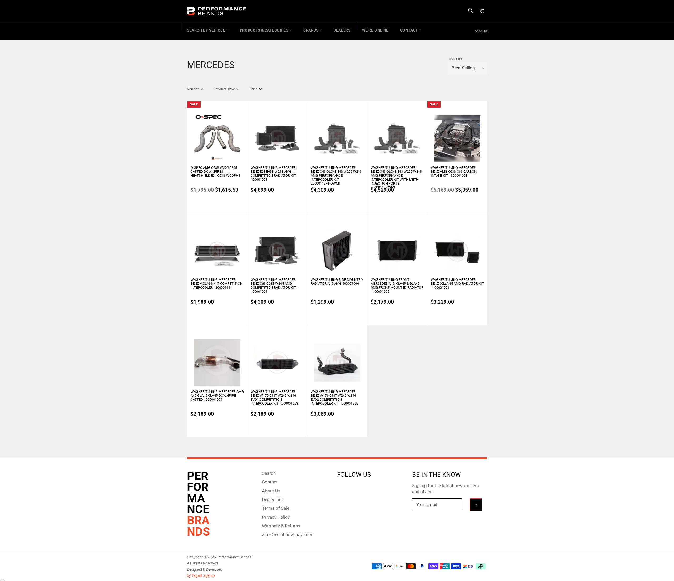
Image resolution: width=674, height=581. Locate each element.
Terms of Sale (275, 508)
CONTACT (409, 30)
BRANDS (311, 30)
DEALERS (342, 30)
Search (269, 473)
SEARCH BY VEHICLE (206, 30)
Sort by (455, 59)
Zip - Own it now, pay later (287, 534)
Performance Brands (234, 557)
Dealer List (272, 499)
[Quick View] (242, 165)
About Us (271, 490)
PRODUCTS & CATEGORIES (264, 30)
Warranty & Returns (281, 525)
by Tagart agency (201, 575)
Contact (270, 482)
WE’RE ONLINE (375, 30)
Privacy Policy (276, 517)
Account (481, 31)
